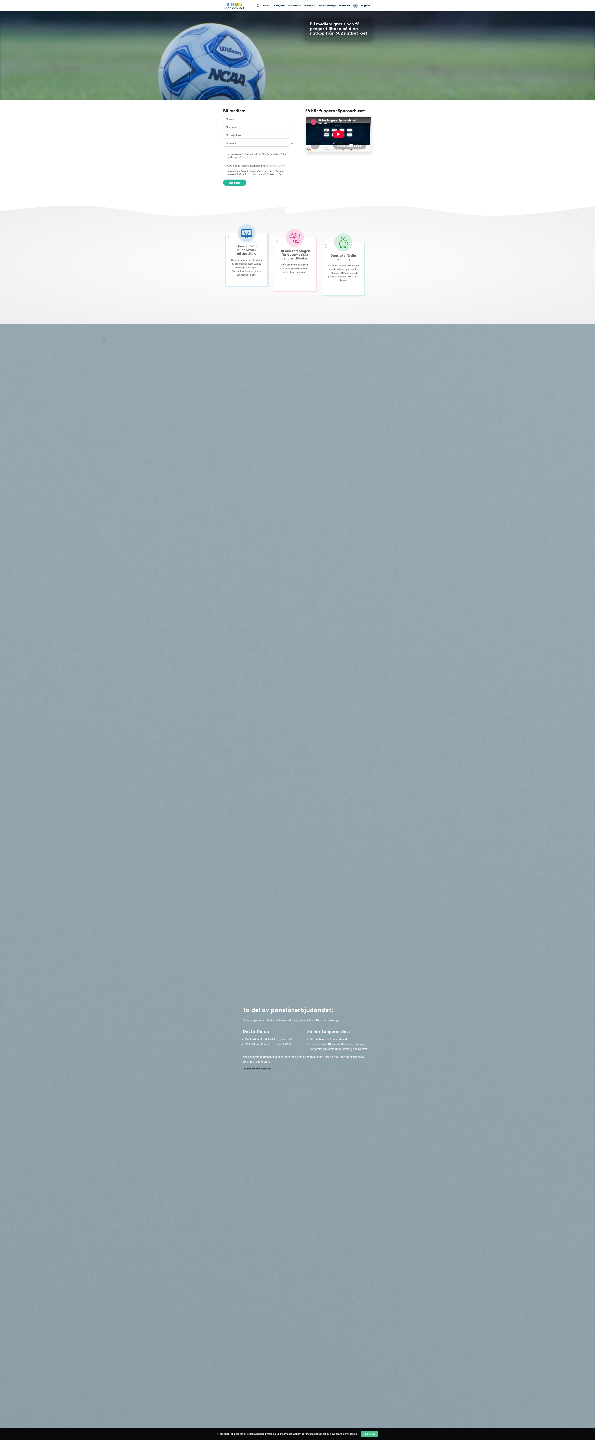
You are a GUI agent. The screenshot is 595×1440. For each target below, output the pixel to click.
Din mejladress (233, 135)
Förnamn (230, 119)
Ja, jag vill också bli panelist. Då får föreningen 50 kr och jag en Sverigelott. (256, 155)
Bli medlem (344, 5)
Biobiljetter (279, 5)
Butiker (266, 5)
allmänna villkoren (276, 165)
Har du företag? (327, 5)
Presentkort (294, 5)
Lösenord (231, 143)
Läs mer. (246, 157)
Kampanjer (309, 5)
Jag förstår (369, 1434)
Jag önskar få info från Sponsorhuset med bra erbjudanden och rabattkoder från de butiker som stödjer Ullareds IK (256, 172)
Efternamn (231, 127)
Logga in (365, 5)
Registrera (234, 182)
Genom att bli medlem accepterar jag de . (256, 165)
